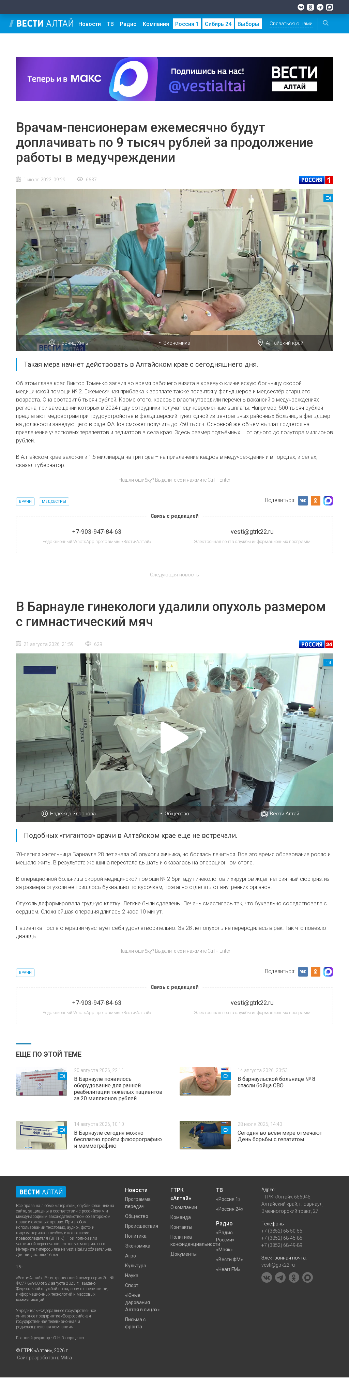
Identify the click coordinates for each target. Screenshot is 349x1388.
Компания (156, 24)
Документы (183, 1254)
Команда (180, 1217)
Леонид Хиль (73, 343)
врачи (25, 501)
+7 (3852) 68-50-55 (281, 1231)
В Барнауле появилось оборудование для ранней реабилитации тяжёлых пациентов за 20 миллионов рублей (118, 1089)
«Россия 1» (228, 1199)
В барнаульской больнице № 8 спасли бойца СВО (276, 1082)
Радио (128, 24)
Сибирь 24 (218, 24)
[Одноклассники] (310, 7)
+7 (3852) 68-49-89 (281, 1245)
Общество (177, 814)
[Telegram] (320, 7)
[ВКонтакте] (301, 7)
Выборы (248, 24)
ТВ (110, 24)
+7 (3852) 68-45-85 (281, 1238)
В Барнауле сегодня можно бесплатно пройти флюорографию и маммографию (118, 1139)
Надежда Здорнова (73, 814)
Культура (135, 1265)
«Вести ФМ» (229, 1259)
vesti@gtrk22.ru (278, 1265)
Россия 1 (187, 24)
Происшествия (141, 1226)
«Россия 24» (229, 1209)
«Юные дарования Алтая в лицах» (142, 1302)
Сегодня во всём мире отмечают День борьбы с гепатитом (280, 1136)
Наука (131, 1275)
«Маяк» (224, 1249)
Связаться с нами (291, 23)
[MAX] (329, 7)
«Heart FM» (228, 1269)
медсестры (54, 501)
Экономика (176, 343)
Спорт (131, 1285)
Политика (136, 1236)
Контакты (181, 1227)
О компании (183, 1207)
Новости (89, 24)
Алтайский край (284, 343)
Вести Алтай (284, 814)
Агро (130, 1255)
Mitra (66, 1357)
